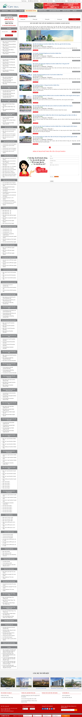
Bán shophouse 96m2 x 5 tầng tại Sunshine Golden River (46, 85)
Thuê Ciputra (13, 10)
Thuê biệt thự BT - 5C (7, 232)
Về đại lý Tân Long (5, 695)
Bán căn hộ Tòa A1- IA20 (8, 517)
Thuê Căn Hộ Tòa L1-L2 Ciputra (9, 149)
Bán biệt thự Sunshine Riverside (9, 360)
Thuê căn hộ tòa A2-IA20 (8, 536)
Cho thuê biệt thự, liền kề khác (46, 0)
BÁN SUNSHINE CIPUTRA (31, 10)
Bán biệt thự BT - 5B (7, 212)
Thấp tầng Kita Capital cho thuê (73, 0)
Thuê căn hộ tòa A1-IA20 (8, 534)
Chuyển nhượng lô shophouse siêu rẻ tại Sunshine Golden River (48, 74)
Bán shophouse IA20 (7, 553)
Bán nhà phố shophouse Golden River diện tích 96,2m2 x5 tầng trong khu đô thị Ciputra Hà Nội (55, 136)
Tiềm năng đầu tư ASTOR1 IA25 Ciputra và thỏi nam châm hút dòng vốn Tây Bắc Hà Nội (9, 651)
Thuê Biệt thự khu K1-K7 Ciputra (9, 202)
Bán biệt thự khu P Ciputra (8, 171)
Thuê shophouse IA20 (7, 563)
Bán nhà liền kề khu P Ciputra (9, 172)
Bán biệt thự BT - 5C (7, 213)
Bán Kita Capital (66, 10)
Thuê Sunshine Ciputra (54, 10)
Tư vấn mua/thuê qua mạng (9, 25)
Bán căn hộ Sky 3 (6, 484)
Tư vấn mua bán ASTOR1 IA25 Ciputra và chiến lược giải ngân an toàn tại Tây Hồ (9, 662)
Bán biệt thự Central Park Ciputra (9, 174)
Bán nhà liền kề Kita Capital (8, 223)
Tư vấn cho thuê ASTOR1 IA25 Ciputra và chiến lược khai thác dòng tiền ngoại (9, 658)
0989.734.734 (7, 709)
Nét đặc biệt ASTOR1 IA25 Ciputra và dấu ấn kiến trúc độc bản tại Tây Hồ (9, 655)
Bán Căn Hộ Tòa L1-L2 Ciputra (9, 135)
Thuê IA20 (21, 10)
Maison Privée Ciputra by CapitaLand (51, 13)
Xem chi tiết (36, 50)
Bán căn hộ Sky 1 (6, 481)
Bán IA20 (74, 10)
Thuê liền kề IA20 (6, 561)
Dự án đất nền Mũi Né (67, 697)
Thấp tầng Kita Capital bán (60, 0)
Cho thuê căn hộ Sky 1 (7, 505)
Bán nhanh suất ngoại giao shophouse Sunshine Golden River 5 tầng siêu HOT (51, 63)
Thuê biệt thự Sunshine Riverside (9, 372)
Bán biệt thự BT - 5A (7, 210)
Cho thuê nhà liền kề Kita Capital (9, 241)
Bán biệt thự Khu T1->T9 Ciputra (9, 166)
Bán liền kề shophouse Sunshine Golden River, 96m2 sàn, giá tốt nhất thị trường (51, 44)
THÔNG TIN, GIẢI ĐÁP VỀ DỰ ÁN (28, 692)
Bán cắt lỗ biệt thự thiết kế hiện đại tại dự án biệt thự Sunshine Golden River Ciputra (53, 105)
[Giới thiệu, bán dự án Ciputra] (10, 8)
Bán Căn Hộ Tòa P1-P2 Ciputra (9, 133)
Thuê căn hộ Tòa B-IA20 (8, 537)
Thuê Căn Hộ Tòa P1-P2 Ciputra (9, 148)
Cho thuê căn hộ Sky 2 (7, 507)
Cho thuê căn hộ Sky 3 (7, 508)
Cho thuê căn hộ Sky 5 (7, 511)
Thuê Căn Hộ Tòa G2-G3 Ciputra (9, 144)
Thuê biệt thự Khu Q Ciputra (8, 200)
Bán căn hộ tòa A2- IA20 (8, 519)
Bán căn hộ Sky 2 (6, 483)
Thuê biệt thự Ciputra (9, 620)
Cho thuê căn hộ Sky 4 (7, 510)
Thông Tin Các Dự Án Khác (9, 643)
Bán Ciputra (5, 10)
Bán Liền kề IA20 (6, 551)
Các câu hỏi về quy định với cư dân (28, 698)
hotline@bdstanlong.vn (9, 711)
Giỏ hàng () (9, 35)
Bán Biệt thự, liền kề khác (33, 0)
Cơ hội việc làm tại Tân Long (7, 697)
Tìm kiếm (74, 19)
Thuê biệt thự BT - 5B (7, 230)
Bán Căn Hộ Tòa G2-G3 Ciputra (9, 129)
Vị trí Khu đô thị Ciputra (7, 637)
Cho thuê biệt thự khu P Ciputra (9, 182)
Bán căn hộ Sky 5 (6, 487)
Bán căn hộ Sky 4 (6, 486)
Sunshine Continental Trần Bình (32, 13)
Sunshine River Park (67, 13)
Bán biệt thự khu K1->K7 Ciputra (9, 169)
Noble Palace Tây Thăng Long (15, 13)
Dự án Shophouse (66, 695)
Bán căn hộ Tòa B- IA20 (7, 520)
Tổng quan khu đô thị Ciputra (9, 635)
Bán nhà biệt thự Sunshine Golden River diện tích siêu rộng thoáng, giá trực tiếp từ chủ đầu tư (55, 115)
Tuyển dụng (23, 0)
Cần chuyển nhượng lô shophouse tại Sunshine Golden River (47, 53)
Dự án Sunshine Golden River (69, 26)
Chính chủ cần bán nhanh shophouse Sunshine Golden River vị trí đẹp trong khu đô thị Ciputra (55, 126)
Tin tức (4, 13)
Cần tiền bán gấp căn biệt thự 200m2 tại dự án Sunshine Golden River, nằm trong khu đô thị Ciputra (56, 95)
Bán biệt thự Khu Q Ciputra (8, 168)
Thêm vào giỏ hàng (76, 50)
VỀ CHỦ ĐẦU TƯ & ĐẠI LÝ (6, 692)
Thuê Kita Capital (43, 10)
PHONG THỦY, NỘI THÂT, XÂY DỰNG (49, 692)
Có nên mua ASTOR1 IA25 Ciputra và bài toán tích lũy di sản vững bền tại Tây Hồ (9, 666)
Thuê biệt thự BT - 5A (7, 229)
